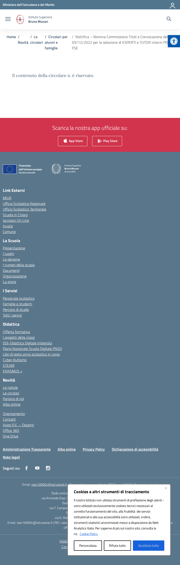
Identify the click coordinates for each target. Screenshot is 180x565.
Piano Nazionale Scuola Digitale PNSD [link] (32, 348)
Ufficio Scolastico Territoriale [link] (24, 209)
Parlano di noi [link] (13, 398)
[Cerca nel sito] (168, 19)
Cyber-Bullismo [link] (14, 360)
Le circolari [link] (11, 393)
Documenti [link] (11, 270)
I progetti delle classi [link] (19, 337)
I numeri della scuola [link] (19, 265)
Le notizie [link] (10, 387)
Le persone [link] (11, 259)
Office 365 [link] (11, 430)
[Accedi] (172, 5)
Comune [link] (9, 231)
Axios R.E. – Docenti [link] (18, 425)
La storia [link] (9, 281)
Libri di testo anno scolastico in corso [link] (31, 354)
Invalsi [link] (8, 226)
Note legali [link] (11, 457)
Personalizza (88, 545)
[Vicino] (166, 488)
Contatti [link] (9, 419)
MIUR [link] (7, 198)
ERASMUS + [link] (12, 371)
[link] (174, 41)
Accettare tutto (148, 545)
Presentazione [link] (14, 248)
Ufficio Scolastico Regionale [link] (24, 203)
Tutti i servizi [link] (12, 315)
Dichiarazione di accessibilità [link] (135, 449)
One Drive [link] (10, 436)
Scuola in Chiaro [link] (15, 215)
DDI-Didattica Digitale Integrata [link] (27, 343)
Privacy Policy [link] (94, 449)
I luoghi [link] (8, 253)
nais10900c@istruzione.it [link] (49, 484)
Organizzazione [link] (14, 276)
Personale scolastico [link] (18, 298)
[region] (119, 520)
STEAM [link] (8, 365)
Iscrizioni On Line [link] (16, 220)
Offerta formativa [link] (16, 332)
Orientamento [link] (14, 413)
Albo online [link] (11, 404)
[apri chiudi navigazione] (8, 19)
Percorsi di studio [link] (16, 309)
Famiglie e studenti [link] (17, 304)
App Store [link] (75, 140)
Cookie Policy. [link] (89, 533)
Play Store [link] (109, 140)
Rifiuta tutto (117, 545)
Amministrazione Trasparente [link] (27, 449)
